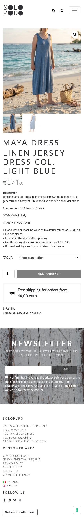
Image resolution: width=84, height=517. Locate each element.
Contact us (11, 471)
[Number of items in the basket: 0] (61, 10)
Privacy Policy (13, 463)
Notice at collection (19, 512)
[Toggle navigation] (74, 10)
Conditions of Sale (16, 456)
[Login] (53, 10)
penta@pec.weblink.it (20, 438)
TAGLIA (8, 257)
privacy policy (53, 377)
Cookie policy (12, 467)
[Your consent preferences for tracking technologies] (77, 510)
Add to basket (49, 274)
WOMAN (36, 313)
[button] (74, 34)
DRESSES (23, 313)
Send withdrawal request (21, 459)
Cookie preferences (16, 475)
